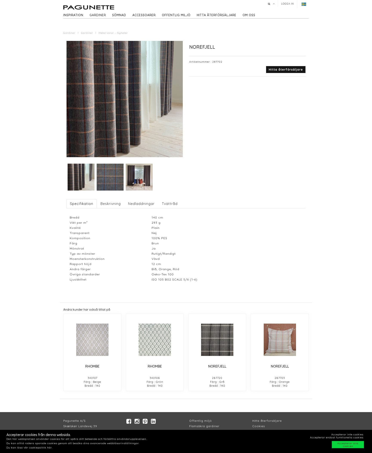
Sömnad (119, 15)
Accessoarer (144, 15)
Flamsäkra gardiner (204, 426)
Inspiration (73, 15)
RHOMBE (92, 366)
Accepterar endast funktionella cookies (336, 437)
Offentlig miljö (176, 15)
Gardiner (98, 15)
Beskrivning (111, 204)
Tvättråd (170, 204)
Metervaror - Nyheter (113, 32)
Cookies (258, 426)
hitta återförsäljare (216, 15)
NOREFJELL (217, 366)
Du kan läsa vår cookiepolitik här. (29, 447)
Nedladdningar (141, 204)
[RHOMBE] (92, 339)
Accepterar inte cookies (347, 434)
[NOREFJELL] (217, 339)
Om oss (249, 15)
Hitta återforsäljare (267, 420)
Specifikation (81, 204)
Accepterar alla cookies (347, 445)
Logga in (287, 3)
